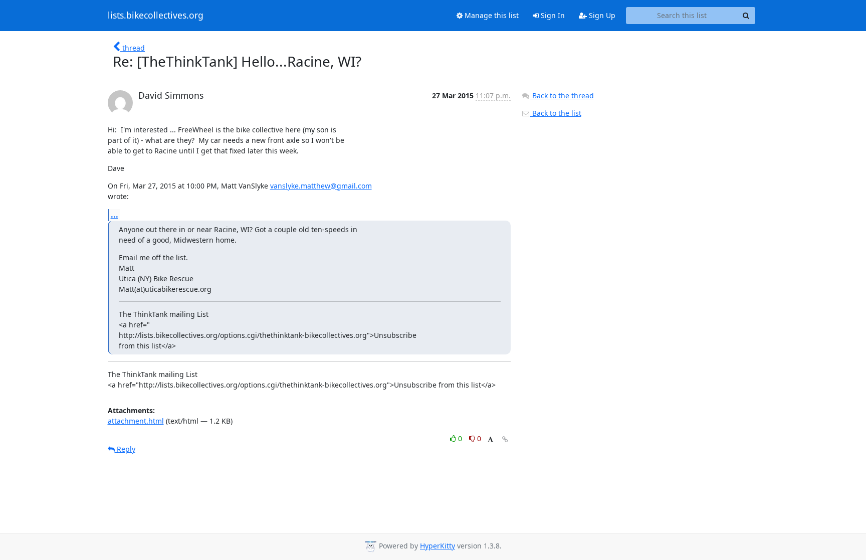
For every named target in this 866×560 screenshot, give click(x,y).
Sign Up (601, 15)
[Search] (746, 15)
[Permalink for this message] (505, 439)
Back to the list (555, 113)
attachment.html (136, 421)
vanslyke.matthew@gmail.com (321, 186)
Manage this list (491, 15)
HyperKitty (437, 545)
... (114, 214)
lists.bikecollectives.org (155, 16)
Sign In (552, 15)
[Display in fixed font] (490, 440)
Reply (125, 449)
